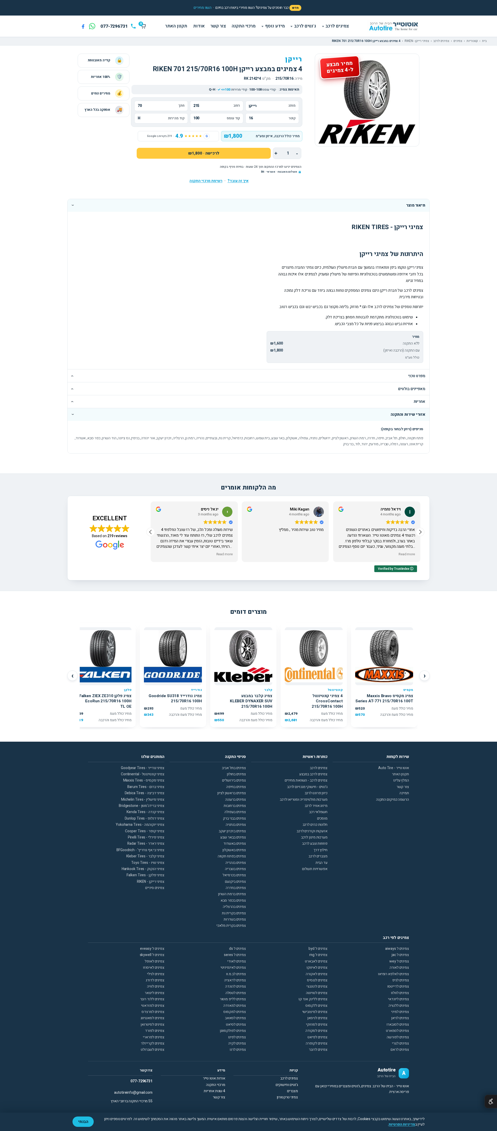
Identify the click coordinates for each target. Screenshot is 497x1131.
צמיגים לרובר (318, 1049)
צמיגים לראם (400, 1049)
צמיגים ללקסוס (316, 1005)
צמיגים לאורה (399, 967)
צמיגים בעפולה (235, 812)
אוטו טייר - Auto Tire (393, 768)
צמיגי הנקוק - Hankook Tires (143, 869)
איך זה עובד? (238, 181)
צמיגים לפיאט (317, 1037)
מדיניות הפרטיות (402, 1124)
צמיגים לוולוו (400, 993)
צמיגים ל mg (318, 955)
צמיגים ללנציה (399, 1005)
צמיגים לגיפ (400, 980)
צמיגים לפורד (154, 1030)
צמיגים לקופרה (316, 1043)
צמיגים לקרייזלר (152, 1043)
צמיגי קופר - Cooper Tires (144, 831)
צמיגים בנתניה (236, 824)
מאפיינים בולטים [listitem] (411, 389)
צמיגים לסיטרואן (152, 1024)
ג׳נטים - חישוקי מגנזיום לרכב (307, 787)
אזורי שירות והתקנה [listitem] (408, 414)
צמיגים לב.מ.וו (236, 974)
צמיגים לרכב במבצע (313, 774)
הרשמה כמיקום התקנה (392, 799)
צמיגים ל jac (400, 955)
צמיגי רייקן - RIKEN (417, 41)
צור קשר (218, 26)
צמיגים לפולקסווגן (233, 1030)
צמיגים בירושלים (234, 780)
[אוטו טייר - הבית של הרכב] (393, 26)
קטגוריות (472, 41)
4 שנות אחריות (214, 1091)
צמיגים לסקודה (316, 1030)
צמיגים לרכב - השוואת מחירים (306, 780)
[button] (202, 7)
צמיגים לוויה (155, 986)
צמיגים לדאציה (235, 980)
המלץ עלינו (401, 780)
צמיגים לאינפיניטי (233, 967)
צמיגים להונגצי (316, 986)
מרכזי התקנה (243, 26)
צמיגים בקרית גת (234, 913)
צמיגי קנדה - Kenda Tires (145, 812)
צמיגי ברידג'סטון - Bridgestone (141, 805)
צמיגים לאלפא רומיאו (393, 974)
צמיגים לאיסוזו (153, 967)
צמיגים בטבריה (235, 869)
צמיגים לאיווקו (316, 967)
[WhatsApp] (92, 26)
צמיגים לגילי (155, 974)
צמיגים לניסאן (317, 1018)
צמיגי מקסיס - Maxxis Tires (143, 780)
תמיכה (404, 793)
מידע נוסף (275, 26)
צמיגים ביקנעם (235, 881)
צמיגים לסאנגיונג (152, 1018)
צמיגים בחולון (236, 774)
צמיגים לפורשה (398, 1037)
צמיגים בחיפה (236, 787)
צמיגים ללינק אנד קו (312, 999)
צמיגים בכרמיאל (234, 875)
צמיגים (458, 41)
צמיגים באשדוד (234, 843)
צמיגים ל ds (237, 948)
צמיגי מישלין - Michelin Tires (142, 799)
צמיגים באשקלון (234, 850)
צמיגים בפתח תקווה (232, 856)
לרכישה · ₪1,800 (203, 153)
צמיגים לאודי (236, 961)
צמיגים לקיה (237, 1043)
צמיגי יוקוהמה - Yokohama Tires (140, 824)
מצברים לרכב (318, 856)
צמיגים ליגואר (154, 993)
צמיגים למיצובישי (314, 1012)
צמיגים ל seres (235, 955)
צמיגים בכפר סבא (233, 900)
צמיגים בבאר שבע (233, 837)
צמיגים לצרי (400, 1043)
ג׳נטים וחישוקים (287, 1085)
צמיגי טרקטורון (287, 1097)
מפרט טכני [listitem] (416, 376)
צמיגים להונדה (235, 986)
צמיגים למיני (400, 1012)
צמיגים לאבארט (316, 961)
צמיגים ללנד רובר (152, 999)
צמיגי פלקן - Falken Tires (145, 875)
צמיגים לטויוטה (316, 993)
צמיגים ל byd (318, 948)
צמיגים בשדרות (235, 919)
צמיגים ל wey (399, 961)
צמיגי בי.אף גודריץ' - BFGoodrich (140, 850)
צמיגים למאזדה (234, 1005)
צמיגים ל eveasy (152, 948)
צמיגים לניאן (400, 1018)
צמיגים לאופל (154, 961)
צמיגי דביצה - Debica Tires (144, 793)
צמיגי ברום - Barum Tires (145, 787)
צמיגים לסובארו (397, 1024)
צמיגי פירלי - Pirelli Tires (146, 837)
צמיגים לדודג (155, 980)
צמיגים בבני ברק (234, 818)
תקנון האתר (176, 26)
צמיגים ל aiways (397, 948)
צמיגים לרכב (337, 26)
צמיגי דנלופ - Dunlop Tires (144, 818)
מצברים (292, 1091)
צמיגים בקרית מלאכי (231, 925)
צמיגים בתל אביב (234, 768)
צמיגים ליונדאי (398, 999)
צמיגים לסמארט (397, 1030)
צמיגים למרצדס (153, 1012)
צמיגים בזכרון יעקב (232, 831)
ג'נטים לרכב (305, 26)
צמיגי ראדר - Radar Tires (145, 843)
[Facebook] (83, 26)
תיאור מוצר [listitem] (415, 205)
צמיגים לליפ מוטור (233, 999)
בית (484, 41)
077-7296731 (141, 1081)
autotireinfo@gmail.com (133, 1092)
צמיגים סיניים (154, 888)
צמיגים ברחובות (235, 805)
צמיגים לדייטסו (398, 986)
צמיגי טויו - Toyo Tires (147, 862)
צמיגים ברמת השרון (232, 894)
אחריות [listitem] (419, 401)
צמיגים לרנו (238, 1049)
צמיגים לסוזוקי (316, 1024)
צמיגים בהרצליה (234, 906)
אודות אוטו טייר (214, 1078)
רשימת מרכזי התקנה (205, 181)
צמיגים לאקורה (316, 974)
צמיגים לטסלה (235, 993)
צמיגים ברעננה (235, 799)
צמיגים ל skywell (152, 955)
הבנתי (83, 1122)
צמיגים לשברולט (152, 1049)
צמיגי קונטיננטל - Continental (142, 774)
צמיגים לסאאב (235, 1018)
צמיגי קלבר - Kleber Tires (145, 856)
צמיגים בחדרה (236, 888)
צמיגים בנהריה (235, 862)
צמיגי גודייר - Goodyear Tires (142, 768)
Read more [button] (224, 554)
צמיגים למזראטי (152, 1005)
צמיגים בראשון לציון (231, 793)
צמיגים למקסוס (234, 1012)
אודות (199, 26)
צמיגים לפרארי (153, 1037)
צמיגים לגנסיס (317, 980)
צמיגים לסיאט (236, 1024)
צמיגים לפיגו (237, 1037)
